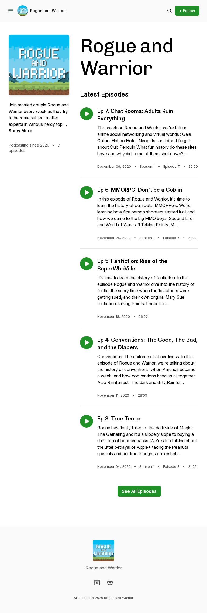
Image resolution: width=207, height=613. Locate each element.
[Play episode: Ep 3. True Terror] (86, 421)
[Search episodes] (169, 11)
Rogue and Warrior (48, 10)
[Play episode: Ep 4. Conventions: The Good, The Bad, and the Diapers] (86, 342)
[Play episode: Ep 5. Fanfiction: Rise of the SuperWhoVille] (86, 263)
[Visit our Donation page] (110, 582)
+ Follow (187, 10)
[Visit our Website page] (97, 582)
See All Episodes (139, 491)
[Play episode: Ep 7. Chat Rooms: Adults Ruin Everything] (86, 113)
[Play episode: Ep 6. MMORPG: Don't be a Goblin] (86, 192)
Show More (20, 130)
